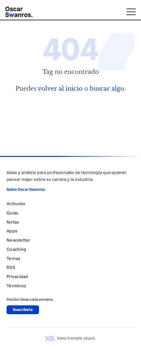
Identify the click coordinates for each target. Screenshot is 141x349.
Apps (12, 231)
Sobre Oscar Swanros (26, 189)
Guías (12, 213)
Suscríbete (23, 309)
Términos (16, 286)
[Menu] (131, 12)
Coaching (16, 249)
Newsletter (18, 240)
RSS (11, 267)
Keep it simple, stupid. (76, 338)
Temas (13, 258)
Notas (13, 222)
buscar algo (107, 88)
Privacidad (17, 276)
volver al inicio (60, 88)
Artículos (16, 204)
